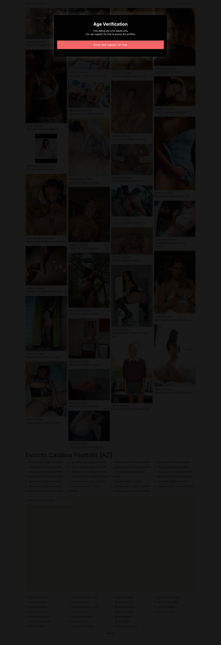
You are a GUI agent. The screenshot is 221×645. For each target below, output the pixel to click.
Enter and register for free (110, 44)
